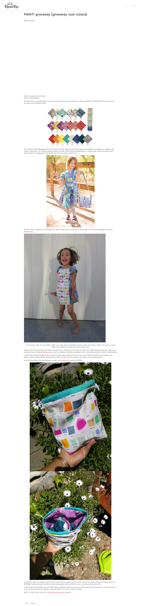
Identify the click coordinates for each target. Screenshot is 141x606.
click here (67, 592)
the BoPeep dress (46, 352)
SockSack (64, 360)
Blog (125, 6)
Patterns (133, 6)
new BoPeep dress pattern (55, 592)
